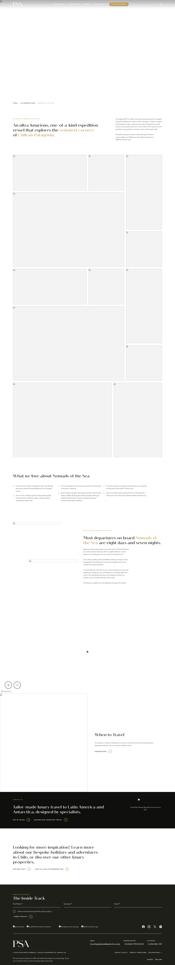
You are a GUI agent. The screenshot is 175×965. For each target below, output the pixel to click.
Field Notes (99, 4)
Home (15, 103)
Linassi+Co (61, 952)
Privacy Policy (121, 952)
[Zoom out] (17, 685)
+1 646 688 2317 (154, 944)
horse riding (92, 565)
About (86, 4)
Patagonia (115, 743)
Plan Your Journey (119, 4)
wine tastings (92, 573)
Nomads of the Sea (46, 103)
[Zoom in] (8, 685)
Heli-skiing (86, 583)
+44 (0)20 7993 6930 (133, 944)
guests (98, 554)
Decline (158, 959)
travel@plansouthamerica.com (105, 944)
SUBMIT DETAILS (20, 916)
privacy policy (46, 911)
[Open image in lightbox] (50, 172)
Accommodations (27, 103)
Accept (150, 959)
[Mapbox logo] (6, 691)
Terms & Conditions (138, 952)
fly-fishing (89, 560)
